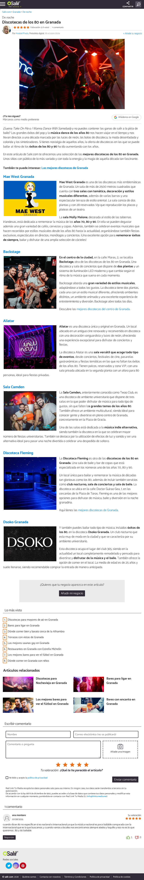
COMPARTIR (128, 6)
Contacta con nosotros (50, 877)
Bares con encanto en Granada (120, 702)
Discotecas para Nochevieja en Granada (51, 681)
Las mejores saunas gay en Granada (28, 643)
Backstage (11, 252)
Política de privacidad (100, 877)
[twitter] (9, 865)
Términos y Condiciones (75, 877)
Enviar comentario (125, 779)
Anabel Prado (22, 33)
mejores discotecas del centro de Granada (103, 309)
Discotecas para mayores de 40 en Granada (33, 619)
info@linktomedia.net (97, 796)
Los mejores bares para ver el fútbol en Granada (35, 655)
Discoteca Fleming (18, 453)
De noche (26, 12)
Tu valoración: (49, 770)
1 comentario (58, 27)
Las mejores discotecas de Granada (64, 168)
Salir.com (6, 12)
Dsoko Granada (15, 522)
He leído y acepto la (28, 778)
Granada (16, 12)
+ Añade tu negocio (132, 34)
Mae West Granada (18, 177)
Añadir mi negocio (72, 593)
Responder (9, 837)
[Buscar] (139, 4)
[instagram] (16, 865)
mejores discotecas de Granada (98, 510)
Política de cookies (121, 877)
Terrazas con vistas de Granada (26, 637)
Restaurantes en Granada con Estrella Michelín (34, 649)
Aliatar (8, 321)
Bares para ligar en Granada (24, 625)
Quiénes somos (29, 877)
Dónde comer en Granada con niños (28, 660)
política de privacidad (37, 778)
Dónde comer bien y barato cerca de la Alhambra (36, 631)
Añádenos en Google (128, 117)
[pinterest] (23, 865)
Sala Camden (13, 387)
